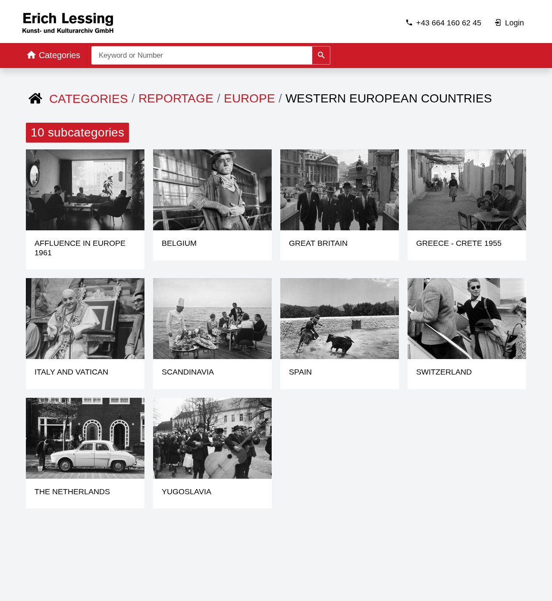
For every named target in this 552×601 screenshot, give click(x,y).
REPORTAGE (175, 98)
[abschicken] (321, 55)
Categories (88, 98)
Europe (249, 98)
